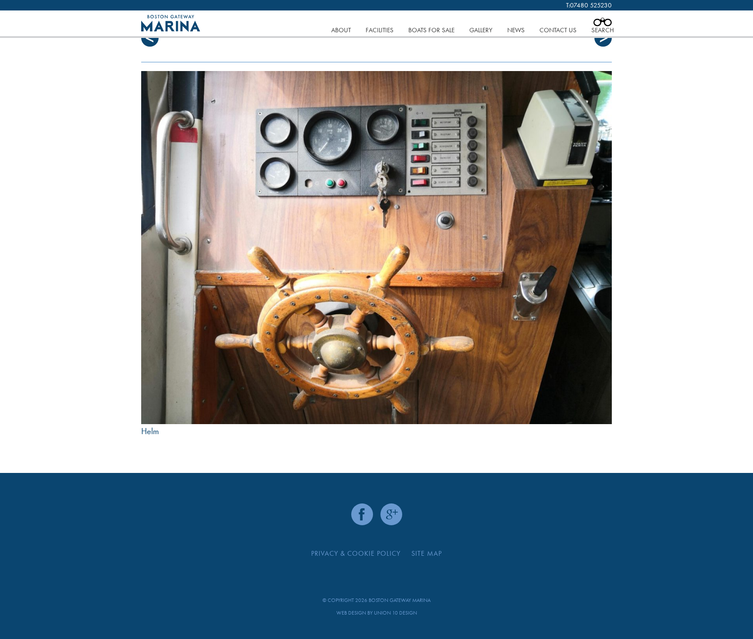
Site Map (426, 553)
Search (602, 30)
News (516, 30)
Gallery (480, 30)
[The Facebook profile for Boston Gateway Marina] (362, 514)
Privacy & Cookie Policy (355, 553)
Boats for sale (431, 30)
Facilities (379, 30)
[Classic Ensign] (376, 247)
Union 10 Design (395, 612)
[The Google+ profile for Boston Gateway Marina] (391, 514)
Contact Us (558, 30)
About (341, 30)
